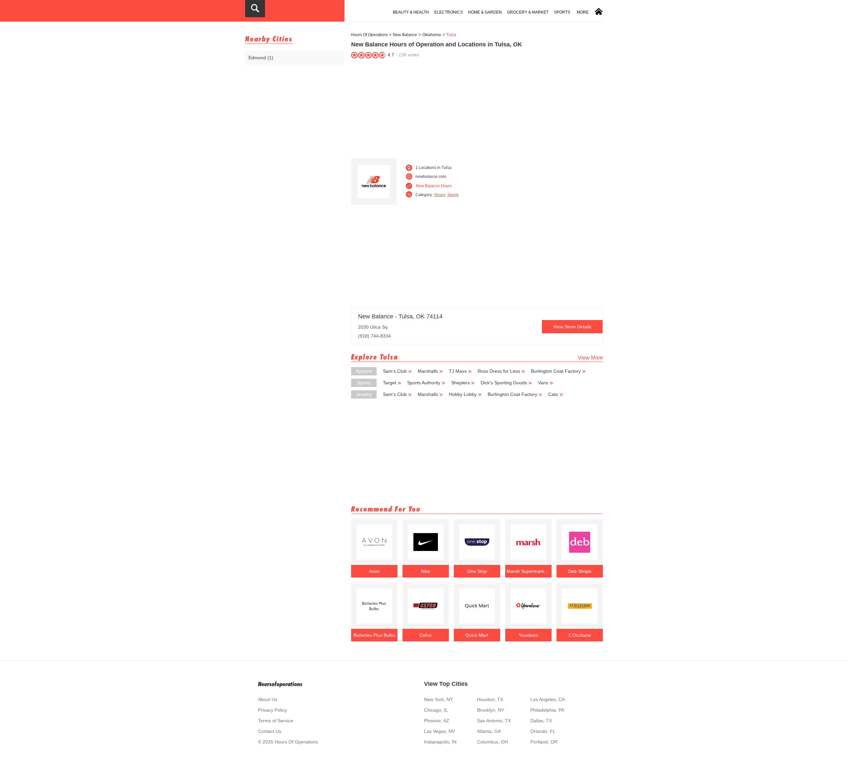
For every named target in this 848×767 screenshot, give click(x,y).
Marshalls (428, 371)
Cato (553, 394)
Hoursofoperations (280, 684)
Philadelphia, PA (547, 710)
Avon (374, 571)
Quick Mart (476, 635)
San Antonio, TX (494, 720)
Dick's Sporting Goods (504, 382)
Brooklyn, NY (490, 710)
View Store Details (572, 326)
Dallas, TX (541, 720)
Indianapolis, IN (440, 741)
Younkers (528, 635)
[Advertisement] (477, 107)
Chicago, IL (436, 710)
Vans (543, 382)
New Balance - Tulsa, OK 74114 (400, 316)
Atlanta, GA (489, 731)
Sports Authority (423, 382)
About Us (267, 699)
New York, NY (438, 699)
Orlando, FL (543, 731)
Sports (562, 12)
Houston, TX (490, 699)
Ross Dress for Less (499, 371)
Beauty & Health (411, 12)
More (583, 12)
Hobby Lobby (463, 394)
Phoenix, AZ (436, 720)
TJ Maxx (458, 371)
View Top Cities (446, 684)
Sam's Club (395, 371)
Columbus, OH (492, 741)
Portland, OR (543, 741)
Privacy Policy (272, 710)
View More (590, 357)
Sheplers (460, 382)
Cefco (425, 635)
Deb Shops (579, 571)
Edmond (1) (260, 57)
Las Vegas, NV (439, 731)
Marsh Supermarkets (528, 571)
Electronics (448, 12)
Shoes (440, 194)
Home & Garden (485, 12)
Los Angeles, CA (547, 699)
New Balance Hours (434, 186)
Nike (425, 571)
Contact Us (269, 731)
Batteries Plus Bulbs (374, 635)
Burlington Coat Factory (556, 371)
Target (389, 382)
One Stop (477, 571)
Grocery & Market (528, 12)
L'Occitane (580, 635)
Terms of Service (275, 720)
